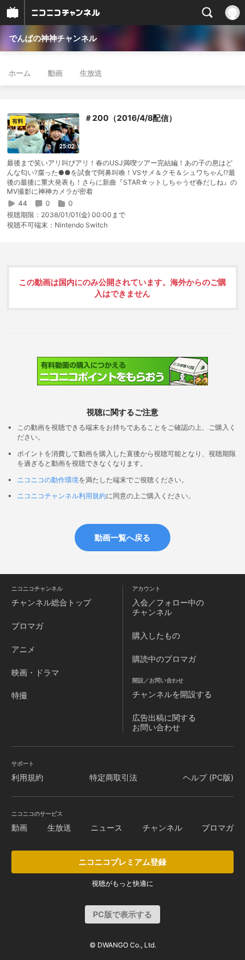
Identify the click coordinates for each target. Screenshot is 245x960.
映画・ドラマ (35, 672)
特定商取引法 (113, 777)
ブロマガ (27, 625)
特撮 (19, 695)
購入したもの (156, 635)
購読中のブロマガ (164, 659)
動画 (55, 73)
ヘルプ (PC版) (208, 777)
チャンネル (162, 827)
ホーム (20, 73)
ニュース (106, 827)
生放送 (91, 73)
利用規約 (27, 777)
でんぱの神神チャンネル (53, 38)
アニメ (23, 649)
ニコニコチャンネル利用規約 (61, 495)
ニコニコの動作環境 (48, 479)
